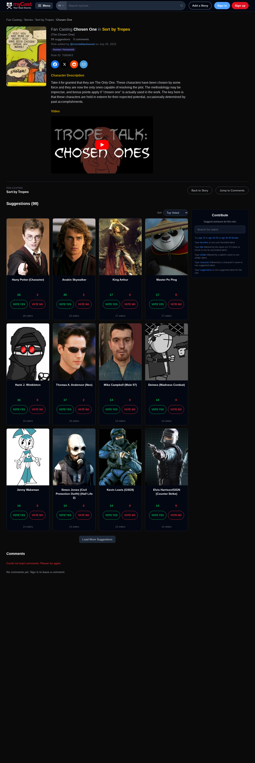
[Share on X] (65, 64)
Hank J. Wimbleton (28, 384)
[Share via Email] (84, 64)
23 (19, 294)
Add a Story (200, 5)
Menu (46, 5)
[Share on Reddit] (74, 64)
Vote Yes (19, 304)
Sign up (240, 5)
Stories (28, 19)
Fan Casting (14, 19)
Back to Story (199, 190)
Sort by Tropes (44, 19)
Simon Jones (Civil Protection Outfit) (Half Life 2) (74, 493)
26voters (28, 315)
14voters (120, 421)
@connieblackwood (82, 44)
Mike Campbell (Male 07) (120, 384)
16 (19, 400)
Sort (159, 212)
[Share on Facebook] (55, 64)
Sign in (222, 5)
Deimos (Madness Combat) (166, 384)
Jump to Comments (232, 190)
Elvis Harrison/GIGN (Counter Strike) (166, 491)
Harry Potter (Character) (28, 279)
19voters (74, 421)
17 (111, 294)
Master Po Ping (166, 279)
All (59, 5)
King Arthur (120, 279)
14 (111, 400)
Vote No (37, 304)
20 (65, 294)
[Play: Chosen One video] (102, 144)
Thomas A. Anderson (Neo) (74, 384)
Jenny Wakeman (28, 489)
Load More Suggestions (97, 539)
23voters (74, 315)
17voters (120, 315)
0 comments (81, 39)
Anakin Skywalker (74, 279)
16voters (28, 421)
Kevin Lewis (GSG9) (120, 489)
